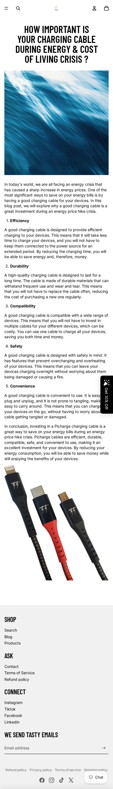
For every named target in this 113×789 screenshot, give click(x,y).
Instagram (13, 702)
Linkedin (11, 722)
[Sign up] (104, 748)
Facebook (13, 715)
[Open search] (18, 8)
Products (12, 643)
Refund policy (16, 679)
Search (10, 630)
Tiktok (10, 709)
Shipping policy (96, 770)
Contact (11, 666)
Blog (8, 636)
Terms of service (68, 770)
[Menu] (6, 8)
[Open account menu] (94, 8)
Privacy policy (41, 770)
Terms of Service (19, 672)
